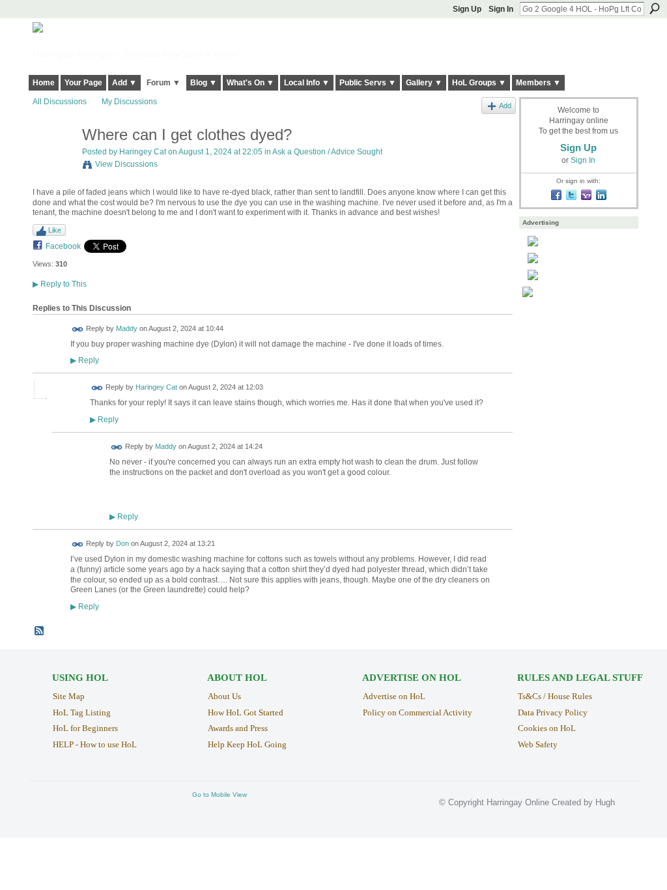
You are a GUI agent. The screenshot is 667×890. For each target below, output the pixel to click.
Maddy (126, 328)
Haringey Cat (142, 151)
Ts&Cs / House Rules (555, 696)
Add (505, 105)
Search (654, 8)
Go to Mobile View (219, 794)
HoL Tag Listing (82, 712)
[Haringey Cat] (53, 162)
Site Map (69, 696)
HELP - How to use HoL (95, 744)
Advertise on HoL (394, 696)
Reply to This (60, 284)
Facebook (63, 246)
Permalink (78, 329)
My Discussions (129, 101)
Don (122, 543)
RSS (40, 631)
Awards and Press (238, 728)
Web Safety (538, 744)
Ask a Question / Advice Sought (327, 151)
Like (54, 230)
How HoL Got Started (245, 712)
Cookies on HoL (547, 728)
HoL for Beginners (85, 728)
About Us (224, 696)
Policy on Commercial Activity (417, 712)
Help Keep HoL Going (247, 744)
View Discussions (126, 164)
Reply (84, 360)
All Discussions (60, 101)
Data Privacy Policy (553, 712)
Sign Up (467, 9)
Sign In (501, 9)
